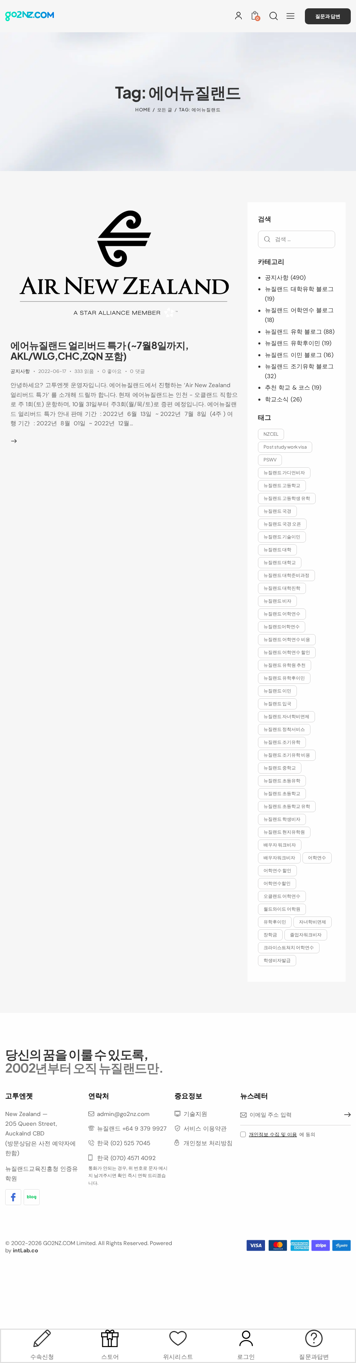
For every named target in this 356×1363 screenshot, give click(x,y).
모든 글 (165, 109)
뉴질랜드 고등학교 (282, 485)
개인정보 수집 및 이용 (273, 1134)
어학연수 (317, 857)
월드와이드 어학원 (282, 909)
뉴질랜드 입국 (277, 703)
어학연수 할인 (277, 870)
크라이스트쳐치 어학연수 (289, 947)
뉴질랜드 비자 (277, 601)
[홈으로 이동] (29, 16)
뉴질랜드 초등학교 (282, 793)
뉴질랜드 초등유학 (282, 780)
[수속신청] (42, 1338)
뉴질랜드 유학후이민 (292, 343)
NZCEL (271, 434)
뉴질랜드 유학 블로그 (293, 331)
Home (143, 109)
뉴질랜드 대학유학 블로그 (299, 289)
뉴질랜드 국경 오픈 (282, 524)
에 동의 (282, 1134)
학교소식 (277, 399)
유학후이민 (275, 922)
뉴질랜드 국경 (277, 511)
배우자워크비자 (279, 857)
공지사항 (20, 371)
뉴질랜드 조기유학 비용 (287, 755)
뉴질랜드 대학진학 (282, 588)
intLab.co (25, 1250)
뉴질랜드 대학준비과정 (286, 575)
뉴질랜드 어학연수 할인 (287, 652)
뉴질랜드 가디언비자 (284, 472)
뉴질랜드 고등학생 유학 (287, 498)
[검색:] (296, 239)
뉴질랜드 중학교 (280, 767)
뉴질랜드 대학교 (280, 562)
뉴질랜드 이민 (277, 690)
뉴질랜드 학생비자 (282, 819)
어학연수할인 (277, 883)
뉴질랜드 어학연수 (282, 613)
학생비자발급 (277, 960)
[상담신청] (314, 1338)
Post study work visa (285, 447)
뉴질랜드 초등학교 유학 (287, 806)
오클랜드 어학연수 (282, 896)
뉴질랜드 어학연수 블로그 (299, 310)
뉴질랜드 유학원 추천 (285, 665)
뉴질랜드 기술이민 (282, 536)
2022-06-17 (52, 371)
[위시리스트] (178, 1338)
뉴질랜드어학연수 (282, 626)
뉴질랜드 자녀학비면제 (286, 716)
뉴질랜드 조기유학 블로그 (299, 366)
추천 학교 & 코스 (287, 387)
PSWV (270, 459)
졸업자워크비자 (306, 934)
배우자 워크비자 (280, 844)
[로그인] (238, 15)
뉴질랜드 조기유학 (282, 742)
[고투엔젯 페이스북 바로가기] (13, 1197)
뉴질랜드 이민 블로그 (293, 355)
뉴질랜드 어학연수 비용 (287, 639)
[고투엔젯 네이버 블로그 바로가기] (32, 1197)
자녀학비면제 (312, 922)
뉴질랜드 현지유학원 (284, 832)
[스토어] (110, 1338)
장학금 (270, 934)
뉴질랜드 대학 (277, 549)
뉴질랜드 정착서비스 (284, 729)
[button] (290, 16)
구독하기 (345, 1115)
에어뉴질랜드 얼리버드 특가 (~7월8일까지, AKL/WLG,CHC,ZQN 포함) (99, 350)
